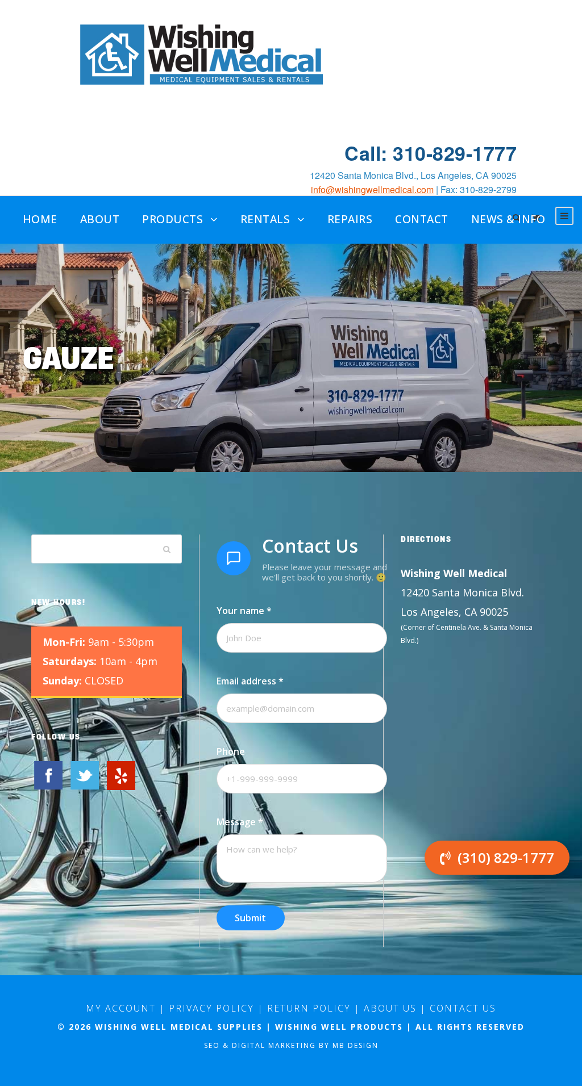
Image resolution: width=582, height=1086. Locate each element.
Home (40, 219)
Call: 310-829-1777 (430, 153)
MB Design (355, 1045)
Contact (421, 219)
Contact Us (463, 1008)
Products (172, 219)
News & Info (508, 219)
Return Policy (309, 1008)
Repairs (350, 219)
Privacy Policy (211, 1008)
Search (167, 548)
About (100, 219)
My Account (121, 1008)
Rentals (265, 219)
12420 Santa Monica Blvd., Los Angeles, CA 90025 (413, 175)
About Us (390, 1008)
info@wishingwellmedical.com (372, 189)
